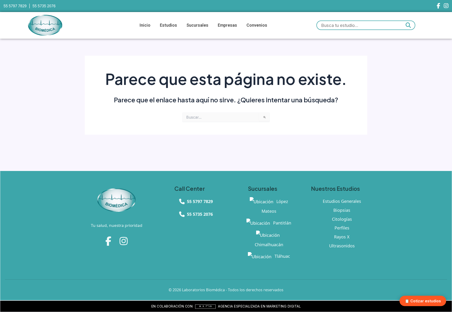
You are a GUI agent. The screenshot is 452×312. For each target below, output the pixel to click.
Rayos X (342, 237)
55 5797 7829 (15, 6)
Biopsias (341, 210)
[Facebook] (438, 6)
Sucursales (197, 25)
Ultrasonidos (342, 246)
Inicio (145, 25)
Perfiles (342, 228)
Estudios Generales (342, 201)
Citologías (342, 219)
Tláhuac (281, 256)
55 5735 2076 (44, 6)
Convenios (256, 25)
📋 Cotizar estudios (423, 301)
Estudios (168, 25)
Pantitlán (281, 223)
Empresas (227, 25)
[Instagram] (446, 6)
